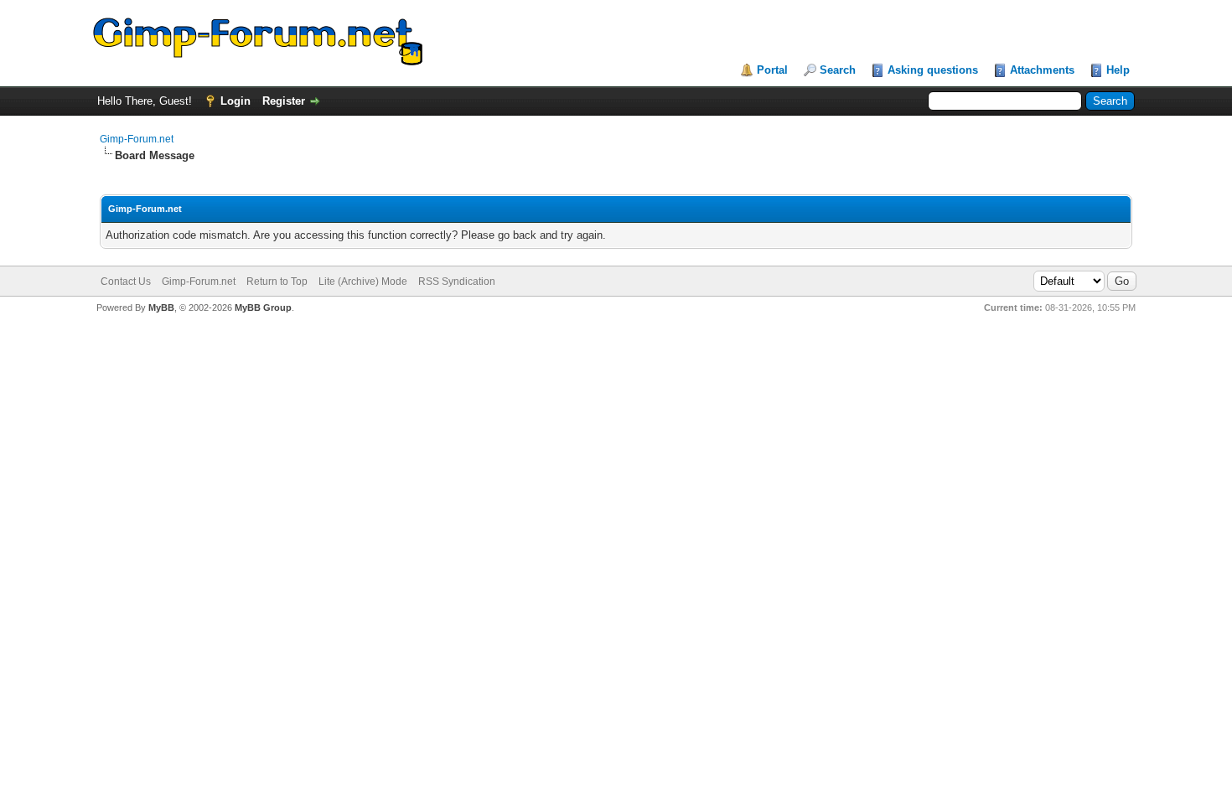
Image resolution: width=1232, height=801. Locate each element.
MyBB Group (263, 307)
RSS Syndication (456, 281)
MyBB (161, 307)
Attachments (1042, 70)
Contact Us (126, 281)
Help (1118, 70)
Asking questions (933, 70)
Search (838, 70)
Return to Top (277, 281)
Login (235, 101)
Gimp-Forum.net (136, 139)
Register (283, 101)
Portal (772, 70)
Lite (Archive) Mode (362, 281)
